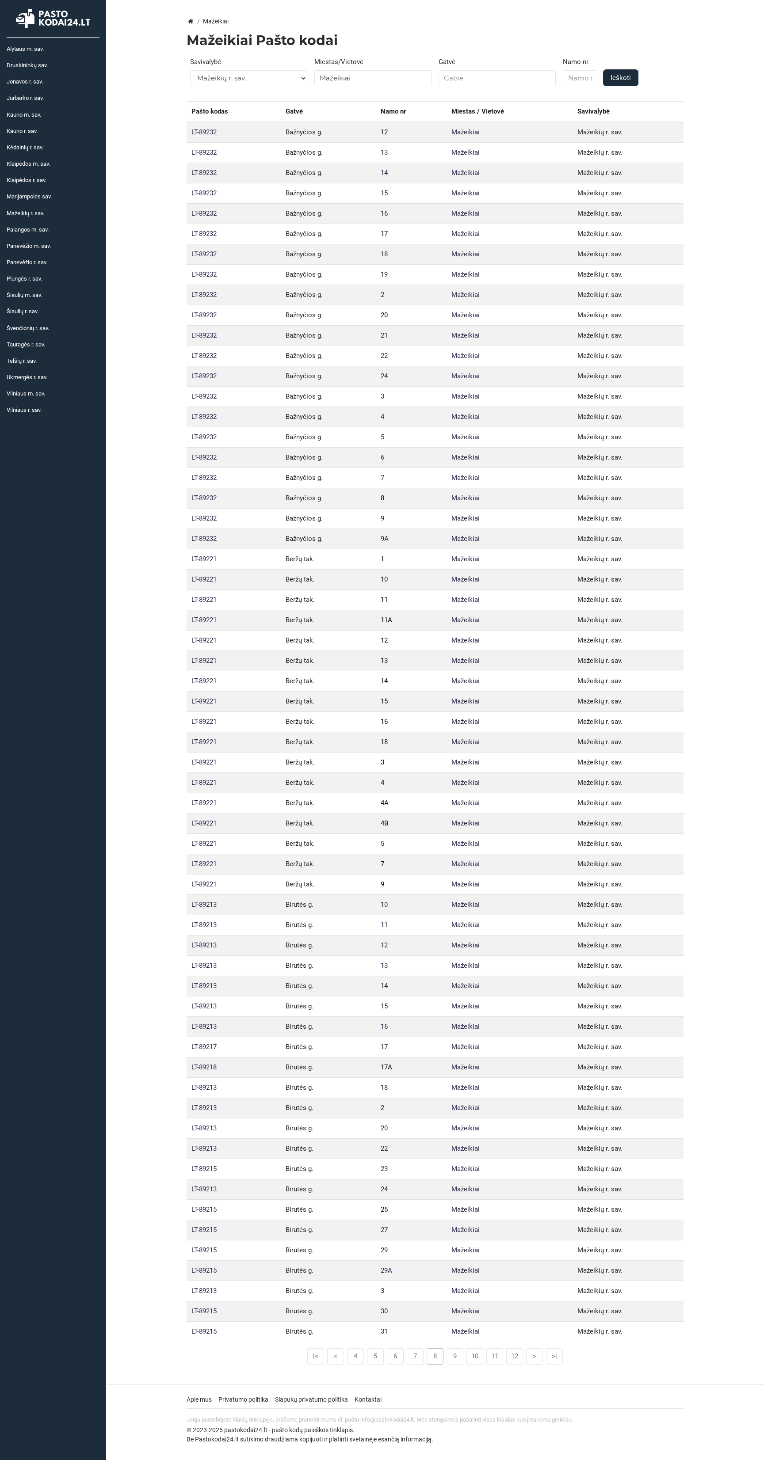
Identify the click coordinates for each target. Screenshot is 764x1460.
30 (384, 1311)
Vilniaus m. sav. (26, 393)
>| (554, 1356)
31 (384, 1331)
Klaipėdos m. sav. (28, 163)
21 (384, 335)
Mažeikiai (465, 132)
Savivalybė (205, 62)
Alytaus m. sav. (25, 49)
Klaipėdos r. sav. (26, 180)
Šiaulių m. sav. (24, 295)
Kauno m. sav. (24, 114)
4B (384, 823)
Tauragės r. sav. (26, 344)
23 (384, 1169)
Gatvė (447, 62)
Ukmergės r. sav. (27, 377)
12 (384, 132)
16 (384, 213)
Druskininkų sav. (27, 65)
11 (384, 600)
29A (386, 1270)
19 (384, 274)
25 (384, 1209)
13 (384, 152)
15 (384, 193)
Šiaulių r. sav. (22, 311)
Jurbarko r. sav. (25, 98)
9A (385, 539)
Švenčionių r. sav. (28, 328)
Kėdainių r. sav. (25, 147)
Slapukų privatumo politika (311, 1399)
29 (384, 1250)
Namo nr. (576, 62)
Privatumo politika (243, 1399)
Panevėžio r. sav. (27, 262)
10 (384, 579)
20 (384, 315)
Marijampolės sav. (29, 196)
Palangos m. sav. (28, 229)
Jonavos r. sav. (25, 81)
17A (386, 1067)
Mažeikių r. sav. (25, 213)
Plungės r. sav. (24, 278)
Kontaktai (368, 1399)
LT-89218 (204, 1067)
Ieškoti (621, 78)
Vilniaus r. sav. (24, 410)
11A (386, 620)
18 (384, 254)
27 (384, 1230)
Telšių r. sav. (22, 360)
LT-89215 (204, 1169)
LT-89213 (204, 905)
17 (384, 234)
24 (384, 376)
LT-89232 (204, 132)
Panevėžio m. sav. (29, 246)
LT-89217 (204, 1047)
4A (385, 803)
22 (384, 356)
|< (315, 1356)
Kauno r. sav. (22, 131)
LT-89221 (204, 559)
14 (384, 173)
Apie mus (199, 1399)
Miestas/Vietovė (338, 62)
